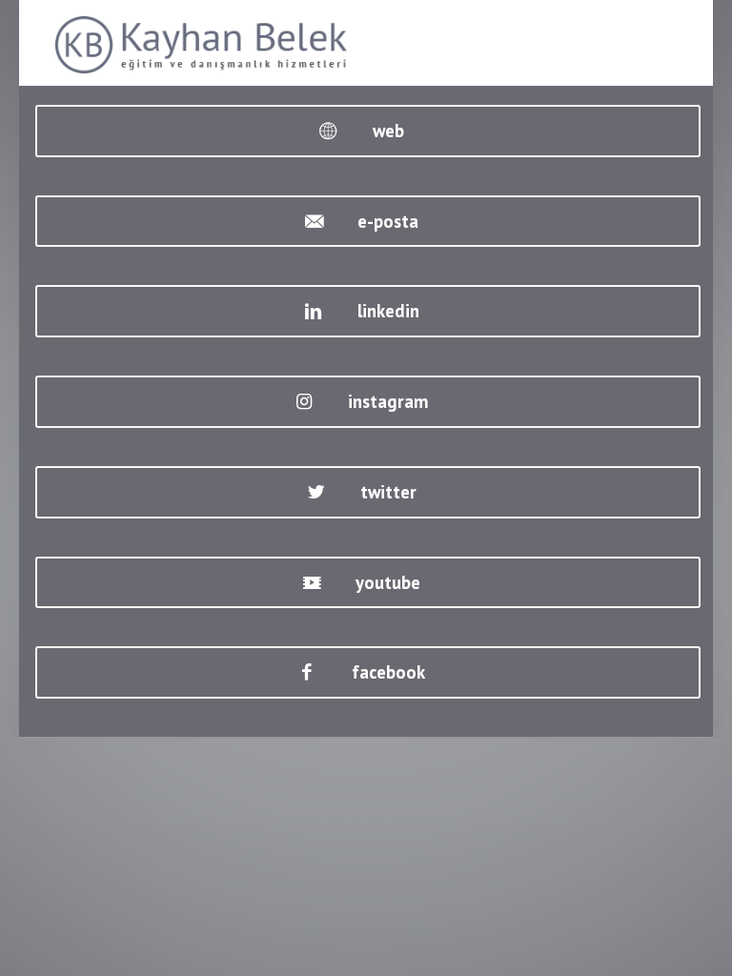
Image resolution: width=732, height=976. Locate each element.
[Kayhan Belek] (201, 43)
